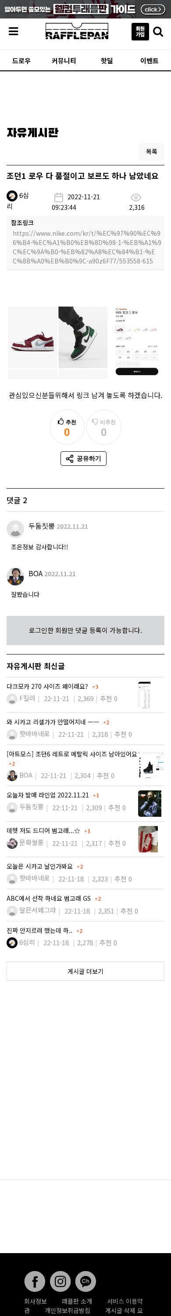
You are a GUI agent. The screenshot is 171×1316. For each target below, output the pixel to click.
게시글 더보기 (85, 971)
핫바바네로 (34, 733)
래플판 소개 (77, 1301)
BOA (35, 573)
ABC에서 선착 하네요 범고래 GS (50, 898)
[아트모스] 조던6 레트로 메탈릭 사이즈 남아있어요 (72, 753)
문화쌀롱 (31, 842)
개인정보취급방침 (67, 1310)
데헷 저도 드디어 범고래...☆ (44, 830)
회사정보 (35, 1301)
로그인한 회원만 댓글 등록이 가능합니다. (85, 630)
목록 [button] (151, 151)
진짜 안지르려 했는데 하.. (40, 930)
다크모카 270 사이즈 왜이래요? (48, 686)
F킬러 (27, 697)
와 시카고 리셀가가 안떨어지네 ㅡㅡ (54, 721)
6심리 (27, 942)
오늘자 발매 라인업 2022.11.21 (49, 794)
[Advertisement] (85, 96)
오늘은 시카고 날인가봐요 (41, 866)
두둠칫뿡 (41, 525)
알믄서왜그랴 (37, 909)
